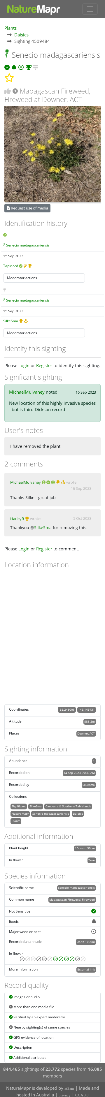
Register (44, 365)
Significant (19, 806)
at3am (69, 1088)
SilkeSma (10, 320)
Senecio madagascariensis (28, 245)
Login (23, 365)
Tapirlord (10, 265)
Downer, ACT (86, 733)
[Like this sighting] (7, 91)
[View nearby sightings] (35, 66)
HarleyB (17, 518)
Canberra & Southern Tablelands (68, 806)
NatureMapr (20, 813)
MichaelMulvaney (27, 392)
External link (86, 969)
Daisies (21, 35)
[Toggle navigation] (90, 9)
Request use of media (29, 208)
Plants (10, 28)
